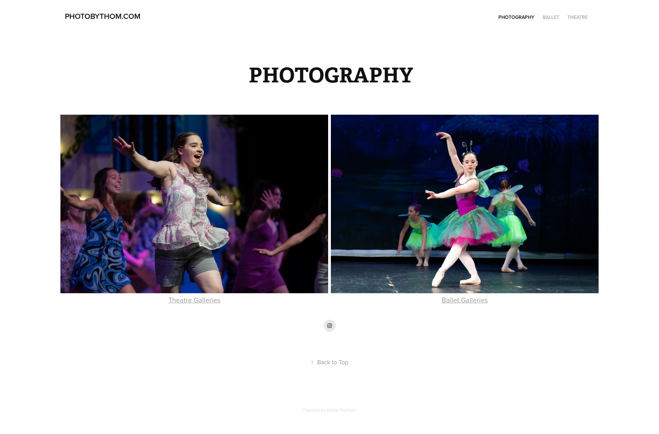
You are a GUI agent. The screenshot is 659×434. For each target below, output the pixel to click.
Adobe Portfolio (341, 410)
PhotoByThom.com (102, 16)
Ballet (551, 17)
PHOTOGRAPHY (516, 17)
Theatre (577, 17)
